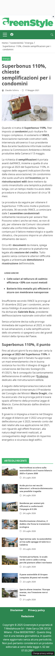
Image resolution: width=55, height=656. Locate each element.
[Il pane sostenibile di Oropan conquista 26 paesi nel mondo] (10, 578)
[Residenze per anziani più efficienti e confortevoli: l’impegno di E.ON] (10, 506)
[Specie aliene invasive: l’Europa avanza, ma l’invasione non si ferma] (10, 593)
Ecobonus (42, 376)
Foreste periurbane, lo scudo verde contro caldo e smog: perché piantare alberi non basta (36, 559)
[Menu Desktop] (5, 34)
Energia (6, 58)
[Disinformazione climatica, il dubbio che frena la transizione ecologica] (10, 524)
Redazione (27, 616)
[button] (52, 34)
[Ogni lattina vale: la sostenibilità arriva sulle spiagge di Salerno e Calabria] (10, 542)
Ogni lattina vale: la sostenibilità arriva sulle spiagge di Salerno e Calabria (35, 542)
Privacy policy (36, 610)
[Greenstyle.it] (27, 22)
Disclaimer (16, 610)
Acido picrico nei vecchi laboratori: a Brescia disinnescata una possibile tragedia (36, 488)
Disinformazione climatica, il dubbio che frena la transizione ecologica (35, 524)
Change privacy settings (43, 653)
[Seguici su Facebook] (11, 34)
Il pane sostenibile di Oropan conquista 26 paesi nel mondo (34, 576)
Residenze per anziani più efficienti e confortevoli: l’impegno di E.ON (32, 506)
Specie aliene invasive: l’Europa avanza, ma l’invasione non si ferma (35, 592)
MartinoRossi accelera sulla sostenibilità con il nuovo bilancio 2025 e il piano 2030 (36, 470)
